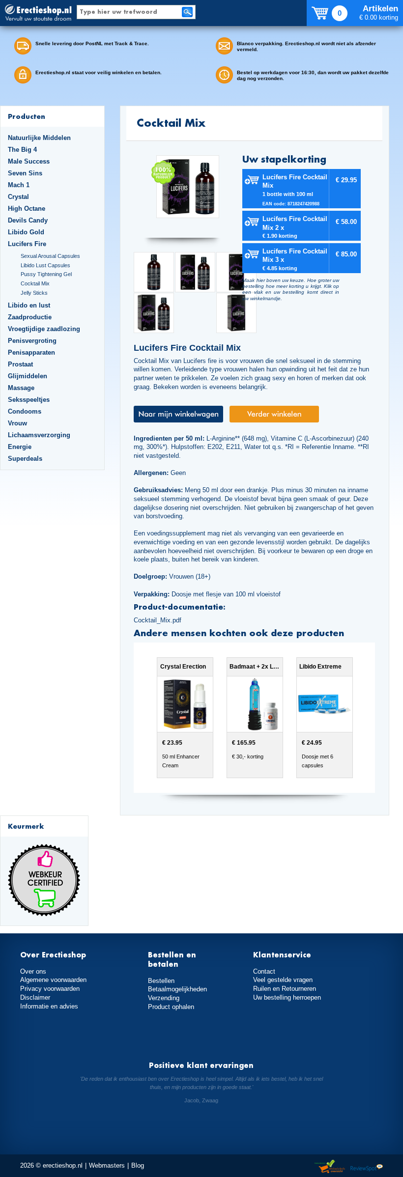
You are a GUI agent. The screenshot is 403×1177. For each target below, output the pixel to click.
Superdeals (25, 458)
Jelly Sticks (34, 293)
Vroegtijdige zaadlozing (44, 329)
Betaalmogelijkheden (177, 989)
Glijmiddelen (27, 376)
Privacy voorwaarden (50, 988)
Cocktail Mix (35, 283)
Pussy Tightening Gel (46, 274)
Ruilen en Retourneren (284, 988)
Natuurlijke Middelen (39, 137)
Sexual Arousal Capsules (50, 256)
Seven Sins (25, 173)
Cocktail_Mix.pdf (157, 620)
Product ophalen (171, 1006)
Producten (26, 116)
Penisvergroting (32, 340)
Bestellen (161, 980)
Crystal (18, 196)
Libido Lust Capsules (45, 265)
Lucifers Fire (27, 244)
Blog (137, 1165)
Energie (19, 446)
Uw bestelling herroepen (287, 997)
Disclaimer (35, 997)
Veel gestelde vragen (283, 979)
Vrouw (17, 423)
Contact (264, 971)
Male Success (29, 161)
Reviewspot (366, 1167)
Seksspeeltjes (29, 399)
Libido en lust (29, 305)
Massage (21, 388)
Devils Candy (28, 220)
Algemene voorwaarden (53, 979)
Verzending (163, 998)
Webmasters (107, 1165)
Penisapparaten (31, 352)
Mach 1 (18, 185)
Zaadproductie (30, 317)
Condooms (24, 411)
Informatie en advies (49, 1006)
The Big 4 (22, 149)
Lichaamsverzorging (39, 435)
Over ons (33, 971)
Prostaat (20, 364)
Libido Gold (26, 232)
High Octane (26, 208)
